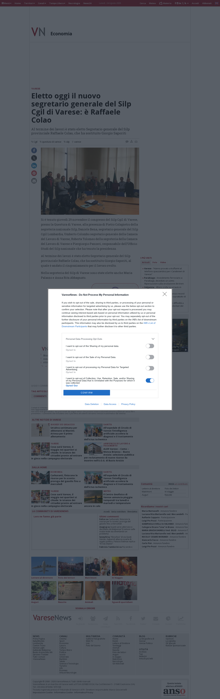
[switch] (150, 346)
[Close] (166, 295)
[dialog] (110, 349)
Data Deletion (92, 404)
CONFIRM (87, 393)
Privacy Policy (128, 404)
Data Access (110, 404)
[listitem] (110, 339)
